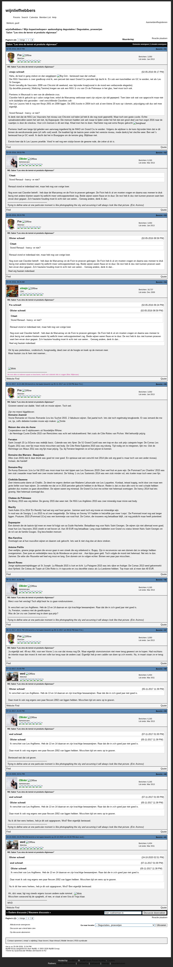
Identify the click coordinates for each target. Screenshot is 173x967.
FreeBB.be (73, 960)
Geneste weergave (141, 44)
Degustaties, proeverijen (89, 29)
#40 (165, 774)
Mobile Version (67, 941)
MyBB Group (54, 949)
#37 (165, 630)
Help (54, 17)
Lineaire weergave (159, 44)
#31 (165, 49)
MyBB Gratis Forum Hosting (93, 960)
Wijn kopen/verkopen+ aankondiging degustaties (49, 29)
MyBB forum (11, 949)
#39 (165, 711)
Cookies (111, 960)
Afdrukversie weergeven (20, 925)
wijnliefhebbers (20, 10)
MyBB (34, 949)
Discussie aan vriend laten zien (22, 928)
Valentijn (105, 963)
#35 (165, 384)
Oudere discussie (17, 912)
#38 (165, 669)
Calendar (33, 17)
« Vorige (21, 40)
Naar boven (43, 941)
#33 (165, 215)
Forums (16, 17)
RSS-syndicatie (81, 941)
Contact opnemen (14, 941)
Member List (45, 17)
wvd (22, 673)
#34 (165, 282)
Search (24, 17)
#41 (165, 837)
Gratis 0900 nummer (66, 963)
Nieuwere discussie (39, 912)
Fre (19, 55)
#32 (165, 153)
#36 (165, 580)
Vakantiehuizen (118, 963)
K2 (45, 951)
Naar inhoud (55, 941)
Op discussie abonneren (20, 932)
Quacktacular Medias (23, 951)
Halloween (95, 963)
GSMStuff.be (83, 963)
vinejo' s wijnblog (30, 941)
